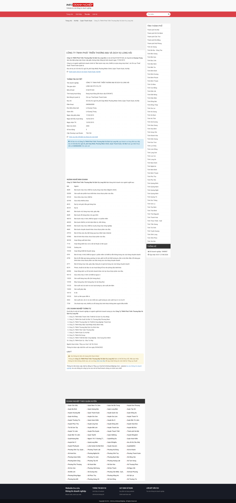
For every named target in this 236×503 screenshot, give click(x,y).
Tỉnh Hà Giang (152, 112)
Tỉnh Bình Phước (152, 77)
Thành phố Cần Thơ (153, 37)
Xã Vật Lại (130, 475)
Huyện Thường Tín (73, 420)
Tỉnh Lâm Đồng (152, 149)
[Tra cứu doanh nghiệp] (80, 6)
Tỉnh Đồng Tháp (152, 105)
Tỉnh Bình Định (152, 71)
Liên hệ (94, 14)
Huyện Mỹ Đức (131, 427)
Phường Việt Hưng (93, 468)
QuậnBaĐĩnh (130, 446)
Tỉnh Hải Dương (152, 122)
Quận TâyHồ (91, 435)
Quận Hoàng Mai (93, 409)
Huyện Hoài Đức (132, 424)
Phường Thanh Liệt (93, 450)
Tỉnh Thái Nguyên (153, 214)
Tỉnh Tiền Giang (152, 224)
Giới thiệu (79, 14)
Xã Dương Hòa (92, 472)
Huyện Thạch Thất (112, 431)
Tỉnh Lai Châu (151, 146)
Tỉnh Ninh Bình (152, 170)
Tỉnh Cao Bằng (152, 88)
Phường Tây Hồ (92, 461)
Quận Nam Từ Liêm (93, 405)
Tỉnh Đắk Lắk (151, 91)
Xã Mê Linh (71, 472)
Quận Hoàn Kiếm (93, 420)
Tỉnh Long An (151, 159)
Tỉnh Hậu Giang (152, 125)
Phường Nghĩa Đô (93, 453)
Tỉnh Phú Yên (151, 180)
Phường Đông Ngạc (74, 475)
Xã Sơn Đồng (111, 479)
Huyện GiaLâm (111, 446)
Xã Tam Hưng (131, 461)
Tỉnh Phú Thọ (151, 176)
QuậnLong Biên (92, 442)
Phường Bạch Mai (112, 457)
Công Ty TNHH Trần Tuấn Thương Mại (81, 330)
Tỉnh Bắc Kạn (151, 57)
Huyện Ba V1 (71, 442)
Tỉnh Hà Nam (151, 115)
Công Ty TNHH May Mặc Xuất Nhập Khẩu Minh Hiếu (86, 325)
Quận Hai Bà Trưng (113, 405)
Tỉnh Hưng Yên (152, 132)
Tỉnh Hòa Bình (152, 129)
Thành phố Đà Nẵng (153, 40)
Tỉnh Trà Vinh (151, 228)
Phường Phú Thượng (74, 464)
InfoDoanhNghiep (120, 501)
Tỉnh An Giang (152, 47)
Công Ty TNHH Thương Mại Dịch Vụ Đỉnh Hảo (84, 327)
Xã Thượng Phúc (132, 464)
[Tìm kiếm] (169, 14)
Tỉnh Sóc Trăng (152, 200)
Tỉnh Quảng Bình (152, 183)
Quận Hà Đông (72, 416)
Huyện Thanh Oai (112, 427)
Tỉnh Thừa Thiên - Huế (154, 221)
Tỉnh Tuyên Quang (153, 231)
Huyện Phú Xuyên (93, 431)
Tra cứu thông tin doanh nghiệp (155, 491)
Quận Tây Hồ (131, 409)
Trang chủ (69, 14)
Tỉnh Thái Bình (152, 210)
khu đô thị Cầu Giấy (133, 442)
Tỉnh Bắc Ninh (152, 64)
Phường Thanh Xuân (133, 453)
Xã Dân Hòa (110, 464)
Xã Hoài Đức (71, 453)
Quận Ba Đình (72, 409)
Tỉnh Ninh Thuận (152, 173)
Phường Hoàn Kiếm (74, 457)
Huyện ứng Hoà (92, 424)
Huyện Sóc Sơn (92, 416)
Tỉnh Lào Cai (151, 156)
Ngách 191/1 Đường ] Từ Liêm (96, 438)
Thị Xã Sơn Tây (72, 427)
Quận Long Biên (112, 409)
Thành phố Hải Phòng (154, 43)
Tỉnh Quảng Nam (152, 187)
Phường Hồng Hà (112, 475)
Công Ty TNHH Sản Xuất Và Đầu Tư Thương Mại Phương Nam (89, 319)
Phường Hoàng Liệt (113, 461)
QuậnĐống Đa (111, 438)
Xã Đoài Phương (132, 472)
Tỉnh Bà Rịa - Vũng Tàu (154, 50)
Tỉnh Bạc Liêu (151, 60)
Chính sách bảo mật (125, 494)
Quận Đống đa (131, 413)
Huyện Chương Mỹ (73, 413)
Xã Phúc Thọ (91, 475)
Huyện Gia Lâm (111, 416)
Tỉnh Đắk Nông (152, 95)
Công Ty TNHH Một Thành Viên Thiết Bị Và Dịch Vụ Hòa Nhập (89, 317)
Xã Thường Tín (131, 479)
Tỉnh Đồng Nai (152, 101)
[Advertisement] (105, 36)
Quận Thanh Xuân (93, 413)
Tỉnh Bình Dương (152, 74)
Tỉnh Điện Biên (152, 98)
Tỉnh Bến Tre (151, 67)
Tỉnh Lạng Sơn (152, 152)
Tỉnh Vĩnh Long (152, 234)
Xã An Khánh (131, 450)
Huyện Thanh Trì (132, 416)
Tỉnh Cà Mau (151, 84)
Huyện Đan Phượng (133, 405)
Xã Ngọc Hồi (130, 468)
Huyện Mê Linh (92, 427)
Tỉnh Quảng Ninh (152, 193)
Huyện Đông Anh (112, 424)
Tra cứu (87, 14)
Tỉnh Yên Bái (151, 241)
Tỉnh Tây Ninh (151, 207)
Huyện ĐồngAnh (132, 435)
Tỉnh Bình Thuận (152, 81)
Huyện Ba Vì (110, 420)
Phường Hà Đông (112, 450)
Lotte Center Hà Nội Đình (95, 446)
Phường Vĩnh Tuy (112, 453)
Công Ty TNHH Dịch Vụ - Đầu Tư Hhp (81, 340)
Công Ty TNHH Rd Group (77, 335)
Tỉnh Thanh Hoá (152, 217)
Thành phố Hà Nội (132, 431)
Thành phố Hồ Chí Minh (155, 33)
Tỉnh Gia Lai (151, 108)
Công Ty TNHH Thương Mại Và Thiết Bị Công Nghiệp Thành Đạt (90, 322)
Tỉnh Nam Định (152, 163)
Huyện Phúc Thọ (73, 424)
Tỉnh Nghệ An (151, 166)
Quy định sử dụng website (126, 491)
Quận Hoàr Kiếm (132, 438)
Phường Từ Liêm (93, 457)
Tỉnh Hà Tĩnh (151, 118)
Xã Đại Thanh (111, 468)
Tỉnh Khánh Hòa (152, 135)
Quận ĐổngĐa (111, 442)
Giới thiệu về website (98, 491)
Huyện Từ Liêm (72, 431)
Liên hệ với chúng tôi (98, 494)
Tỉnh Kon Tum (152, 142)
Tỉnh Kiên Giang (152, 139)
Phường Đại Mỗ (72, 479)
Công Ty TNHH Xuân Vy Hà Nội (79, 332)
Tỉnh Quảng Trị (152, 197)
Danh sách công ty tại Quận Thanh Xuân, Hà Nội (85, 72)
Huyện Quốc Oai (112, 413)
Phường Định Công (73, 461)
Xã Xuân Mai (91, 464)
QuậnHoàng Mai (73, 438)
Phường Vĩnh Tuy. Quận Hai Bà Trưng (76, 450)
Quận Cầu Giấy (72, 405)
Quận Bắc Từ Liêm (132, 420)
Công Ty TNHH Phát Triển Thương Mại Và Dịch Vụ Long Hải (98, 141)
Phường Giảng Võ (93, 479)
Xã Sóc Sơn (71, 468)
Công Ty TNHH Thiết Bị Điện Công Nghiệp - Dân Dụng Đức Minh (90, 338)
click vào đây (101, 361)
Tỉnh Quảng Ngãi (152, 190)
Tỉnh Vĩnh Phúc (152, 238)
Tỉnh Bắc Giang (152, 54)
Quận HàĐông (111, 435)
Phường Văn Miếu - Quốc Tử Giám (115, 472)
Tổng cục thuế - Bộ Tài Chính (88, 344)
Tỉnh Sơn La (151, 204)
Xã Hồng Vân (131, 457)
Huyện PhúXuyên (73, 446)
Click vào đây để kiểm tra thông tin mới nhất (83, 137)
